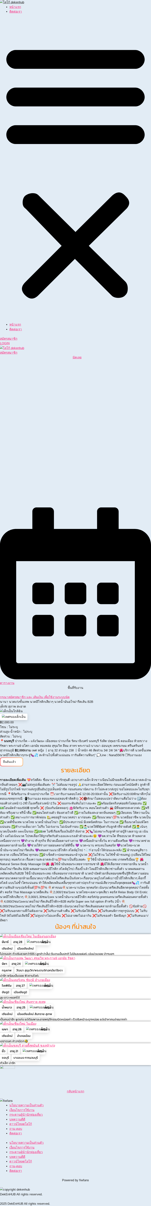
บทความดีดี (17, 1119)
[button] (75, 170)
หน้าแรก (15, 7)
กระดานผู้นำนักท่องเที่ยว (26, 1114)
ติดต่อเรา (15, 11)
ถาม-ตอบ (15, 1129)
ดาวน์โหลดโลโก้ (20, 1124)
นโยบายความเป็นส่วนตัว (26, 1105)
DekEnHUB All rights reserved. (21, 1194)
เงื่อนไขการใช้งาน (21, 1110)
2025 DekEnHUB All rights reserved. (25, 1203)
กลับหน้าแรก (75, 1091)
